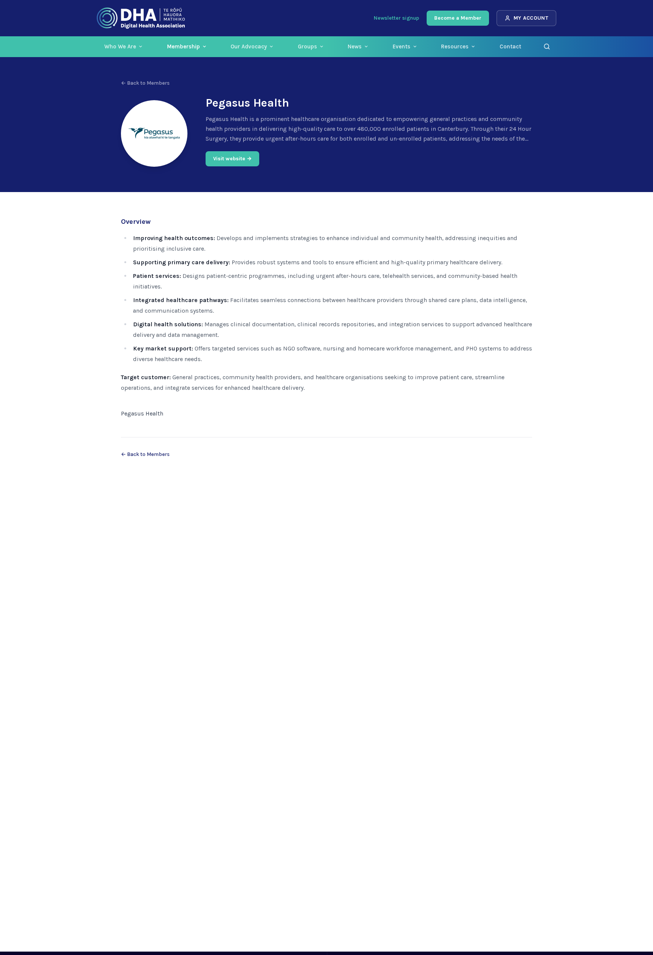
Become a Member (457, 18)
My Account (531, 18)
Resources (455, 46)
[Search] (546, 46)
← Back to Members (145, 83)
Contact (510, 46)
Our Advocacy (249, 46)
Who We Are (120, 46)
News (355, 46)
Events (401, 46)
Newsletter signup (396, 18)
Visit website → (232, 158)
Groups (307, 46)
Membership (183, 46)
